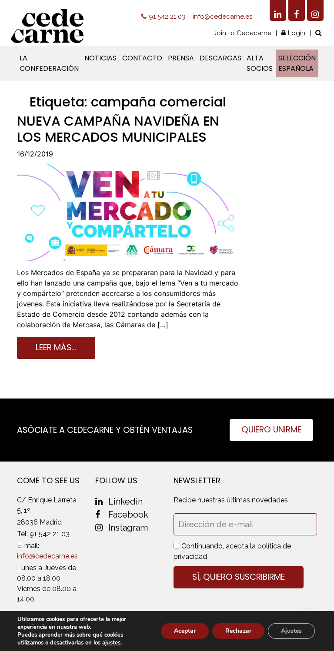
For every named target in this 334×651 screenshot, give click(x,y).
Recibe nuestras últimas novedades (231, 500)
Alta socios (260, 63)
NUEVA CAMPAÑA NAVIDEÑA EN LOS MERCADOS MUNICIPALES (118, 129)
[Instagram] (315, 10)
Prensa (181, 58)
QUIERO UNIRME (271, 429)
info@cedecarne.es (222, 16)
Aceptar (185, 631)
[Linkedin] (278, 10)
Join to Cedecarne (242, 33)
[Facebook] (296, 10)
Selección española (297, 63)
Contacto (142, 58)
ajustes (111, 643)
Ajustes (291, 631)
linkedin (125, 501)
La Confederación (49, 63)
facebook (128, 514)
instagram (128, 527)
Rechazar (238, 631)
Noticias (100, 58)
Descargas (220, 58)
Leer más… (56, 347)
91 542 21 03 (167, 16)
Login (296, 33)
